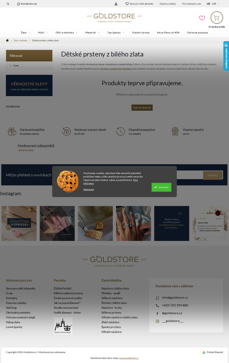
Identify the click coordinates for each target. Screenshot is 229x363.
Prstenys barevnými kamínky (116, 68)
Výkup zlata (13, 322)
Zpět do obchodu (142, 107)
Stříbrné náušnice (112, 298)
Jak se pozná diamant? (67, 303)
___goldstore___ (172, 321)
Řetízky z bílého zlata (114, 303)
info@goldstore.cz (175, 297)
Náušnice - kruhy (111, 307)
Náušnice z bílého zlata (115, 288)
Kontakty (11, 298)
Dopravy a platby (168, 3)
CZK (214, 3)
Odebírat (212, 175)
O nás (9, 293)
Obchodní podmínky (18, 312)
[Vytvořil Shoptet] (204, 352)
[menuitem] (25, 32)
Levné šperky (14, 327)
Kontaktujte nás (29, 3)
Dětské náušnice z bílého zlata (119, 317)
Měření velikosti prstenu (68, 293)
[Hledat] (8, 3)
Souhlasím (163, 187)
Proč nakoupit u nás (191, 3)
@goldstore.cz (172, 313)
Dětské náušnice (111, 331)
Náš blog (11, 307)
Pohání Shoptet (215, 352)
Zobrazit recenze (26, 150)
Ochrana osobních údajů (20, 317)
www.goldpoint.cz (129, 357)
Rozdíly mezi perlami (66, 307)
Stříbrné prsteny (111, 312)
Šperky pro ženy (111, 327)
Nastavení (88, 189)
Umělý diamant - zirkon (67, 312)
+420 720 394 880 (175, 305)
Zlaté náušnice (110, 322)
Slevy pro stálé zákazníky (141, 3)
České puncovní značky (68, 298)
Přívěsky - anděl (110, 293)
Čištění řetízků (62, 288)
